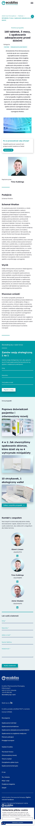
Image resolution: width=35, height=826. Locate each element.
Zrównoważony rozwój (9, 755)
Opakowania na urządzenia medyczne (14, 733)
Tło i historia (6, 777)
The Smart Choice (7, 752)
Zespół (4, 787)
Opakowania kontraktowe (10, 726)
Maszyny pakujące (8, 737)
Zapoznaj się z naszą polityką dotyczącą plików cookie (16, 815)
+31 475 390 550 (7, 692)
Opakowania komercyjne (10, 766)
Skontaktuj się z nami (9, 694)
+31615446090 (17, 603)
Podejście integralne (8, 784)
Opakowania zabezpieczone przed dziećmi (15, 730)
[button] (32, 3)
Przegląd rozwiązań (8, 740)
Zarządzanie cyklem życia (10, 762)
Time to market (7, 759)
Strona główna (12, 16)
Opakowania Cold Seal (9, 723)
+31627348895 (17, 578)
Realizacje (20, 16)
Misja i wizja (5, 780)
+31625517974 (17, 552)
